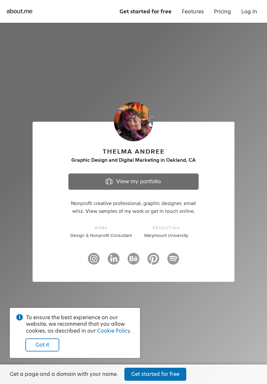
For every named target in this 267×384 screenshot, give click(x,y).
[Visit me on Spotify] (173, 262)
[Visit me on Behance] (133, 262)
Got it (42, 345)
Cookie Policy (113, 331)
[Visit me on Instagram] (94, 262)
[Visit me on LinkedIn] (113, 262)
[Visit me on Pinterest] (153, 262)
